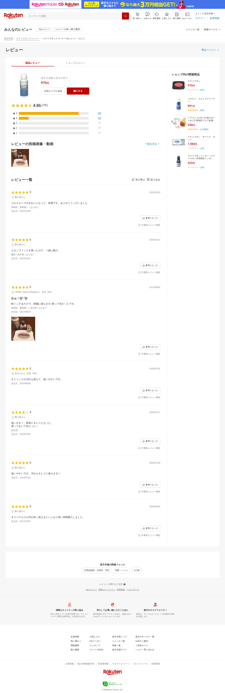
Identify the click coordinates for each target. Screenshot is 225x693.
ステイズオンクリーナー (27, 38)
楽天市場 (8, 38)
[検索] (125, 16)
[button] (147, 16)
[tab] (32, 62)
